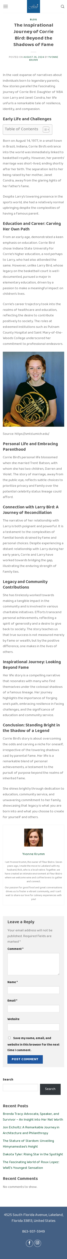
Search (8, 1080)
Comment (15, 949)
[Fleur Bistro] (33, 6)
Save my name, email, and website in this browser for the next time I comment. (33, 1044)
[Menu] (5, 6)
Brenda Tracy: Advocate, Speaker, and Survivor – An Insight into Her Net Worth (33, 1117)
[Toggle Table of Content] (44, 129)
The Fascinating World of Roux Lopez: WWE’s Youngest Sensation (31, 1165)
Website (13, 1019)
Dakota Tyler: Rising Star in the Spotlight (33, 1154)
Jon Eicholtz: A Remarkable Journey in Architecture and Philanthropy (31, 1130)
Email (12, 1001)
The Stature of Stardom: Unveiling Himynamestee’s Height (28, 1144)
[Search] (62, 6)
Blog (33, 20)
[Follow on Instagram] (37, 1243)
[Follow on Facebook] (29, 1243)
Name (12, 982)
